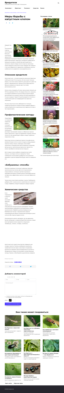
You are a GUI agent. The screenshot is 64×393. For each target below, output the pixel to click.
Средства (35, 8)
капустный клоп (9, 258)
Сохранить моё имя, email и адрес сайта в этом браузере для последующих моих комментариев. (19, 297)
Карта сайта (8, 383)
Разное (42, 8)
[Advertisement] (20, 34)
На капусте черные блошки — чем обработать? (50, 354)
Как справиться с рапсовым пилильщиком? (50, 330)
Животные (18, 8)
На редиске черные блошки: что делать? (13, 377)
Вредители (11, 2)
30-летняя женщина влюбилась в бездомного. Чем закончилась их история (51, 108)
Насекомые (8, 8)
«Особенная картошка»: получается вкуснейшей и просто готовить (50, 79)
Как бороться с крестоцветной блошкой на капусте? (32, 355)
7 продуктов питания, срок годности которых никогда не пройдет (51, 136)
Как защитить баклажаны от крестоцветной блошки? (13, 354)
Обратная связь (18, 383)
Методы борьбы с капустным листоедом (30, 376)
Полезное (27, 8)
